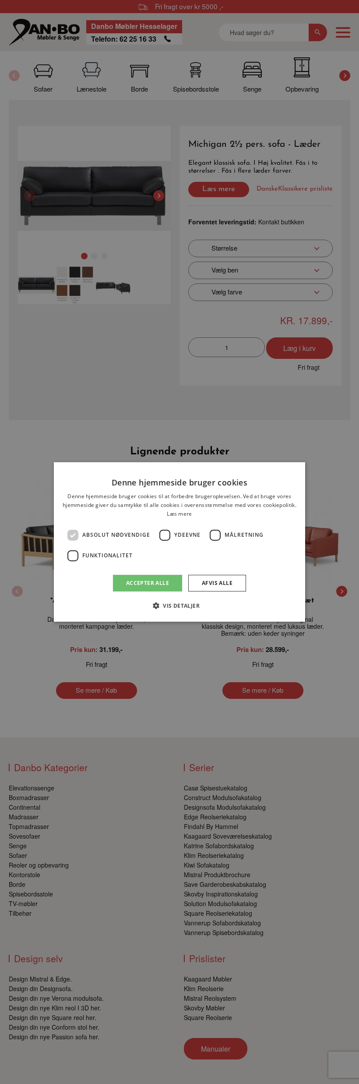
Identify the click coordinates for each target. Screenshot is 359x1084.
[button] (179, 605)
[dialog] (179, 542)
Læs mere (179, 513)
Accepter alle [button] (147, 583)
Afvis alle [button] (217, 583)
